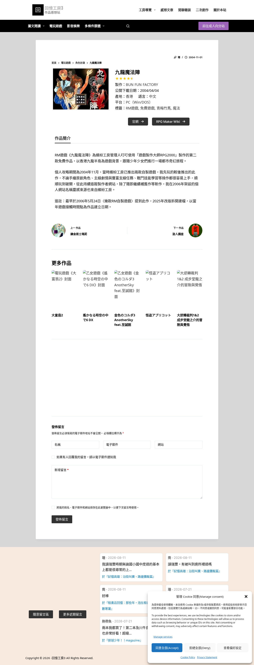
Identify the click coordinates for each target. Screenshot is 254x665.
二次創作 (202, 10)
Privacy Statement (207, 657)
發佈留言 (62, 519)
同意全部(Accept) (167, 648)
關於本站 (220, 10)
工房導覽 (145, 10)
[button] (246, 596)
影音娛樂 (73, 26)
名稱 (58, 444)
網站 (161, 444)
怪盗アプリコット (158, 315)
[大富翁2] (64, 288)
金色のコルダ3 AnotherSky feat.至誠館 (124, 320)
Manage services (163, 636)
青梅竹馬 (164, 108)
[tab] (63, 139)
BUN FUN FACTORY (142, 84)
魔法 (176, 108)
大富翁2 (57, 315)
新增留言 (62, 470)
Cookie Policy (188, 657)
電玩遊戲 (55, 26)
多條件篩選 (93, 26)
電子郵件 (112, 444)
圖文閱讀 (34, 26)
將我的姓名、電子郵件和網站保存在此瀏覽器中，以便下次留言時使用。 (98, 507)
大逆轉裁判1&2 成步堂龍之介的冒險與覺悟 (189, 320)
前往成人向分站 (213, 26)
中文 (152, 96)
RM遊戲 (132, 108)
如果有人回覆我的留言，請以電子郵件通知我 (86, 457)
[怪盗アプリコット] (158, 288)
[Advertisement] (127, 382)
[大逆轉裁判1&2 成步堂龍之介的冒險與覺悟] (189, 288)
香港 (129, 96)
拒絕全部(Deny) (199, 648)
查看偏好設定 (232, 648)
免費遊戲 (147, 108)
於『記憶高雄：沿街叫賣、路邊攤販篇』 (129, 576)
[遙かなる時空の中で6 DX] (95, 288)
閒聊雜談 (184, 10)
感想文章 (167, 10)
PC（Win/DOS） (139, 102)
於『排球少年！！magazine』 (122, 640)
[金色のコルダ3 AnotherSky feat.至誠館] (127, 288)
